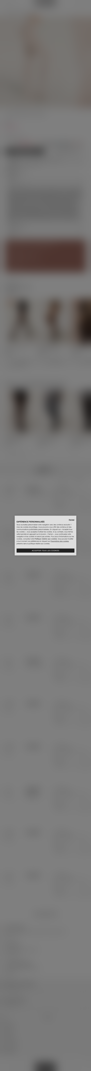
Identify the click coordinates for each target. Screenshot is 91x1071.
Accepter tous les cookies (45, 551)
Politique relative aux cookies (46, 539)
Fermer (71, 520)
